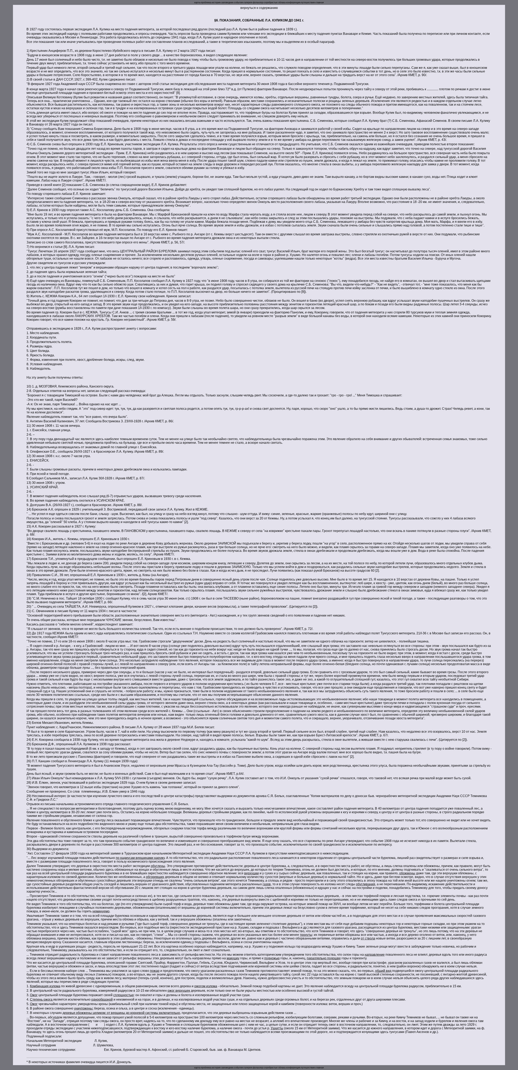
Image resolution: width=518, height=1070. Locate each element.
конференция (293, 2)
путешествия (308, 2)
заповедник (227, 2)
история (216, 2)
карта (197, 2)
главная (320, 2)
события (238, 2)
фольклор (258, 2)
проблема (206, 2)
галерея (248, 2)
